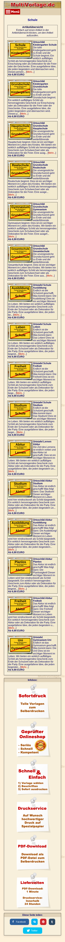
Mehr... (30, 72)
